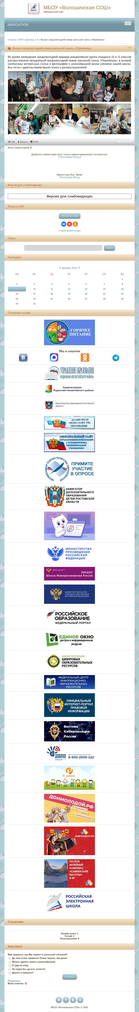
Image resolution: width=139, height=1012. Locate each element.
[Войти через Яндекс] (69, 224)
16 (17, 294)
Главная (12, 39)
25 (52, 299)
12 (69, 289)
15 (122, 289)
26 (69, 299)
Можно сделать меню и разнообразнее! (33, 962)
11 (52, 289)
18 (52, 294)
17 (34, 294)
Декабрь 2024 (69, 268)
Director (23, 142)
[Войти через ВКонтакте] (63, 224)
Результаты (14, 981)
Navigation (18, 25)
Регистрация (66, 157)
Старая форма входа (69, 230)
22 (122, 294)
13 (86, 289)
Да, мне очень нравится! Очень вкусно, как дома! (39, 958)
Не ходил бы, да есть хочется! (28, 969)
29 (122, 299)
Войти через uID (69, 216)
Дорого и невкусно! (22, 972)
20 (86, 294)
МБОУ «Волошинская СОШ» (77, 7)
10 (34, 289)
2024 (21, 39)
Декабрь (30, 39)
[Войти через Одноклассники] (75, 224)
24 (34, 299)
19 (69, 294)
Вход (77, 157)
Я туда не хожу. (20, 965)
